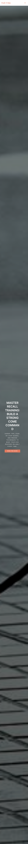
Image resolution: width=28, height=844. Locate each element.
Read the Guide (12, 451)
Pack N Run (6, 3)
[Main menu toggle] (25, 2)
